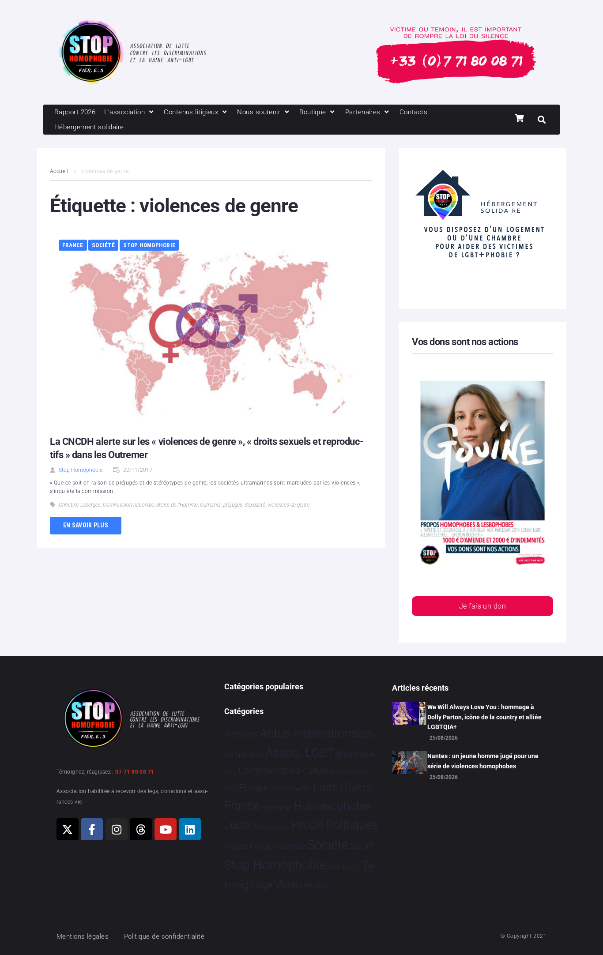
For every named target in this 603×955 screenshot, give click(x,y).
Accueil (59, 171)
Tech (334, 867)
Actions (241, 734)
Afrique (236, 754)
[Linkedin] (190, 829)
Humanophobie (332, 805)
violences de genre (288, 505)
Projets (236, 846)
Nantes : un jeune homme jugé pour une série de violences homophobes (483, 760)
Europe (253, 787)
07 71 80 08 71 (134, 772)
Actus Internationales (316, 733)
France (72, 245)
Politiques (352, 825)
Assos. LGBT (300, 752)
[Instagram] (117, 829)
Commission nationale (128, 505)
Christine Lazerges (80, 505)
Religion (264, 846)
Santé (293, 845)
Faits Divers (342, 787)
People (307, 825)
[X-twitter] (68, 829)
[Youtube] (166, 829)
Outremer (210, 505)
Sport (361, 846)
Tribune (351, 868)
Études (315, 885)
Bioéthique (355, 754)
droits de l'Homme (177, 505)
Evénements (291, 788)
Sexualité (255, 505)
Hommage (276, 808)
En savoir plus (85, 525)
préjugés (232, 505)
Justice (242, 825)
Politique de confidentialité (164, 936)
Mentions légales (83, 936)
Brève (230, 772)
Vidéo (288, 884)
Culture (315, 770)
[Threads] (141, 829)
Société (103, 245)
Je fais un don (482, 606)
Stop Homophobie (149, 245)
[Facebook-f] (92, 829)
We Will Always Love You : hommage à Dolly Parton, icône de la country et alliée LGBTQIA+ (484, 716)
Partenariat (275, 826)
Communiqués (269, 770)
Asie (256, 754)
